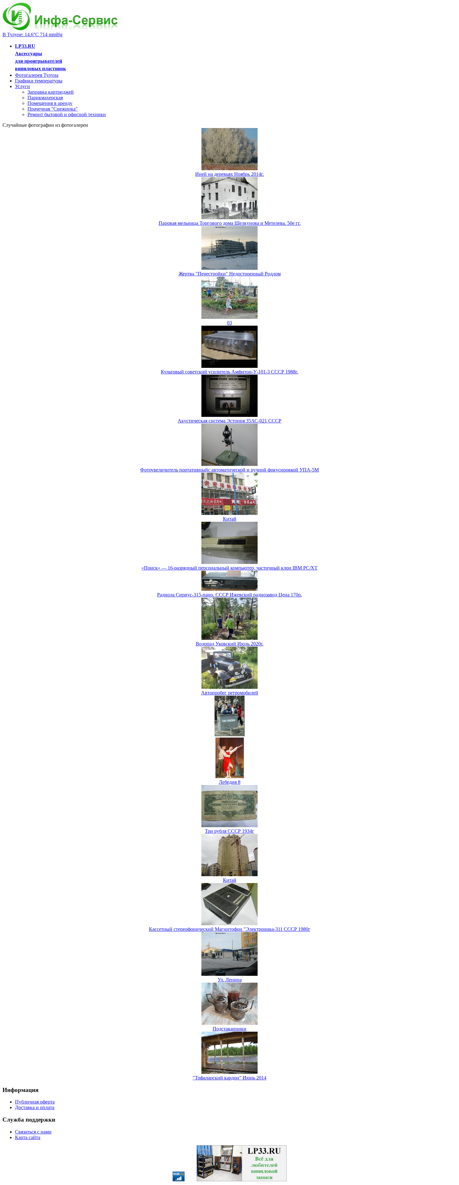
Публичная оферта (35, 1101)
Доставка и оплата (34, 1107)
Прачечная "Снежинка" (52, 108)
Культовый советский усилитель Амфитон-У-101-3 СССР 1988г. (229, 371)
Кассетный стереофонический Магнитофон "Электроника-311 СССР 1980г (229, 929)
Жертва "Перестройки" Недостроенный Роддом (230, 273)
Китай (229, 518)
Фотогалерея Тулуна (36, 75)
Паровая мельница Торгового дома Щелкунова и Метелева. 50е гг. (230, 223)
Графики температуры (38, 80)
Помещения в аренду (49, 103)
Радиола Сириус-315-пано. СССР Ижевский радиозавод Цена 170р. (229, 594)
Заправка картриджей (50, 92)
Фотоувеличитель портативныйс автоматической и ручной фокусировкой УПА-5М (229, 469)
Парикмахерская (45, 97)
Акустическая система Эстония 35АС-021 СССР (229, 420)
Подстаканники (229, 1028)
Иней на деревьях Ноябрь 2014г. (229, 174)
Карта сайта (27, 1137)
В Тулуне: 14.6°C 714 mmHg (32, 34)
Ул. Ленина (230, 979)
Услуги (22, 86)
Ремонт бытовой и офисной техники (66, 114)
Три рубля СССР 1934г (229, 831)
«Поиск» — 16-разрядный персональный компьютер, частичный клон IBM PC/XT (229, 567)
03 (229, 322)
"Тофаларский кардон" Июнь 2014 (229, 1077)
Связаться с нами (33, 1131)
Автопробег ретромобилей (229, 692)
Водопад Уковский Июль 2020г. (230, 643)
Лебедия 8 (229, 782)
